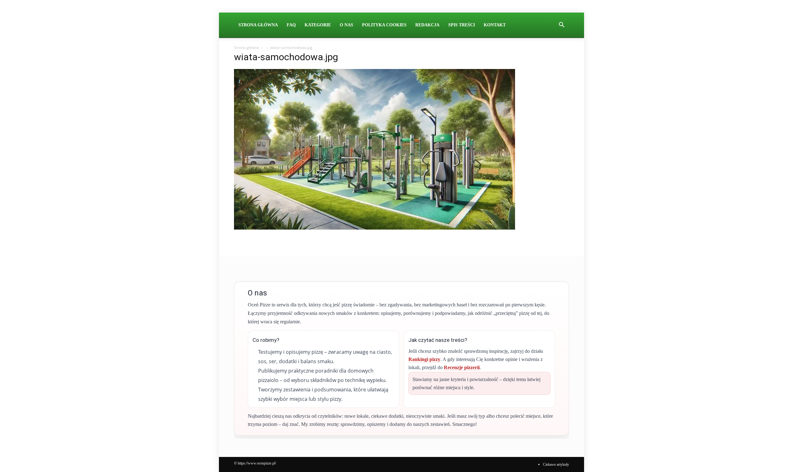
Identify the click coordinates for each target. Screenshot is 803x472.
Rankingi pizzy (424, 359)
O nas (346, 25)
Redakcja (427, 25)
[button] (561, 25)
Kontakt (495, 25)
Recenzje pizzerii (462, 367)
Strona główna (246, 47)
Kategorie (318, 25)
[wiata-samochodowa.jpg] (374, 228)
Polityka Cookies (384, 25)
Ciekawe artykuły (556, 464)
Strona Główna (258, 25)
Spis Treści (461, 25)
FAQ (291, 25)
